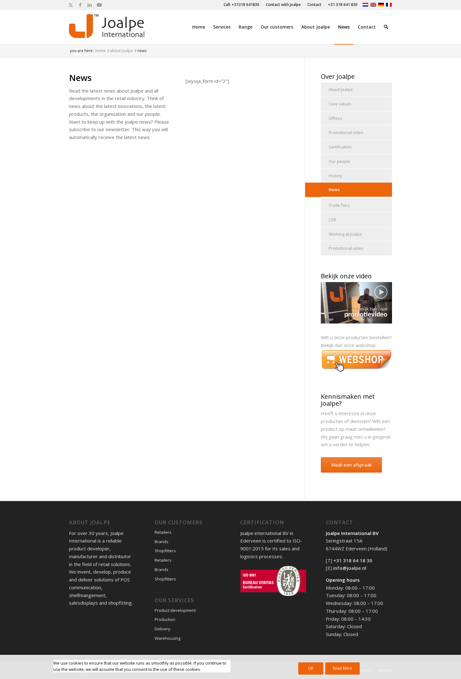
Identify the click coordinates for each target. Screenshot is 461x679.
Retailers (163, 532)
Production (165, 619)
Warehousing (167, 638)
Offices (335, 118)
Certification (340, 147)
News (334, 189)
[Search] (386, 27)
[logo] (107, 27)
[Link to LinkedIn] (89, 4)
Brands (161, 541)
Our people (339, 161)
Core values (340, 104)
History (335, 176)
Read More (342, 668)
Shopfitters (165, 550)
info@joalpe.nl (349, 568)
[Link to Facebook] (80, 4)
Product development (175, 610)
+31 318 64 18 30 (352, 560)
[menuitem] (241, 4)
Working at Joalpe (345, 234)
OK (310, 668)
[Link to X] (70, 4)
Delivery (162, 629)
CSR (332, 219)
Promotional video (346, 132)
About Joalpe (341, 89)
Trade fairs (339, 205)
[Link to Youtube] (99, 4)
